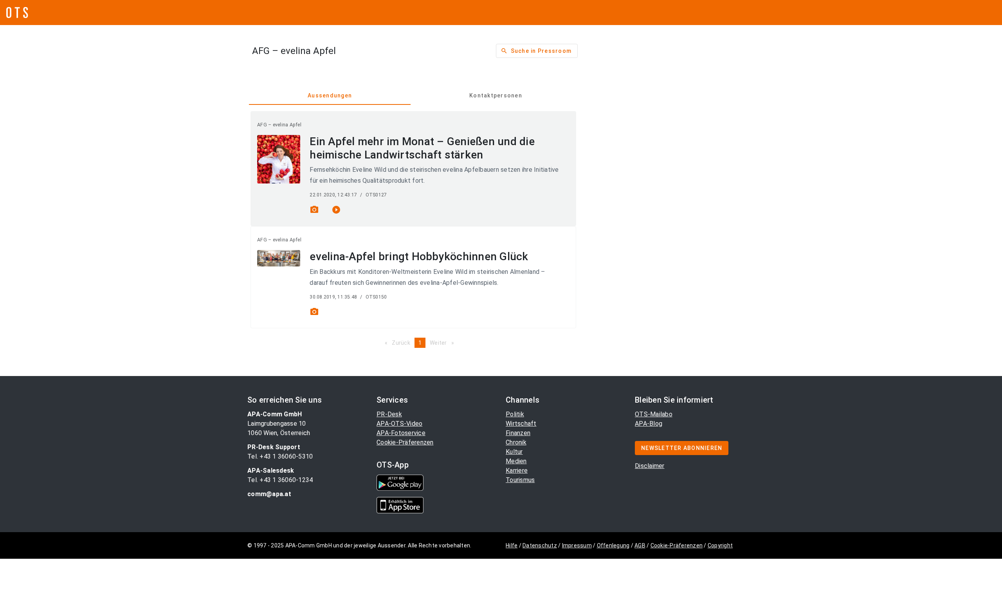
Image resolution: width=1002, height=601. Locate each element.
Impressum (577, 545)
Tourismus (520, 480)
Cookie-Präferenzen (405, 442)
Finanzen (518, 433)
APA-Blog (648, 423)
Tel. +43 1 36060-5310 (280, 456)
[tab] (330, 95)
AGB (639, 545)
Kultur (514, 451)
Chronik (516, 442)
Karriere (517, 470)
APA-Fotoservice (401, 433)
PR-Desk (389, 414)
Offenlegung (613, 545)
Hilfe (511, 545)
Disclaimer (650, 466)
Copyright (720, 545)
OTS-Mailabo (653, 414)
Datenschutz (540, 545)
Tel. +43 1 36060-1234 (280, 480)
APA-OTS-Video (399, 423)
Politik (515, 414)
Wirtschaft (521, 423)
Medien (516, 461)
